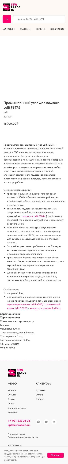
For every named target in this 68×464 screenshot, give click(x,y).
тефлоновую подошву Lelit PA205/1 (25, 304)
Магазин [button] (8, 29)
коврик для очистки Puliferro (45, 308)
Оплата (39, 394)
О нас (11, 403)
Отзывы (12, 394)
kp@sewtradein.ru (19, 425)
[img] (46, 421)
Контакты (12, 412)
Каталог (12, 390)
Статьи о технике (17, 408)
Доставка (41, 390)
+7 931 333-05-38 (19, 421)
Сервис (40, 29)
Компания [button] (57, 29)
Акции (11, 399)
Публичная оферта (16, 434)
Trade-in (25, 29)
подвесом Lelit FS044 (34, 216)
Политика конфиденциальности (23, 437)
